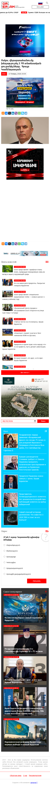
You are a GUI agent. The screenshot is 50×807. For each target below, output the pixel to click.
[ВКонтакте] (6, 113)
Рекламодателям (35, 775)
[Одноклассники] (3, 113)
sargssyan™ (34, 782)
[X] (9, 113)
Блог (4, 74)
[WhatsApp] (19, 113)
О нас (25, 775)
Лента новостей (8, 262)
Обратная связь (15, 775)
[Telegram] (25, 113)
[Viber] (16, 113)
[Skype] (22, 113)
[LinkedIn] (12, 113)
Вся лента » (25, 372)
